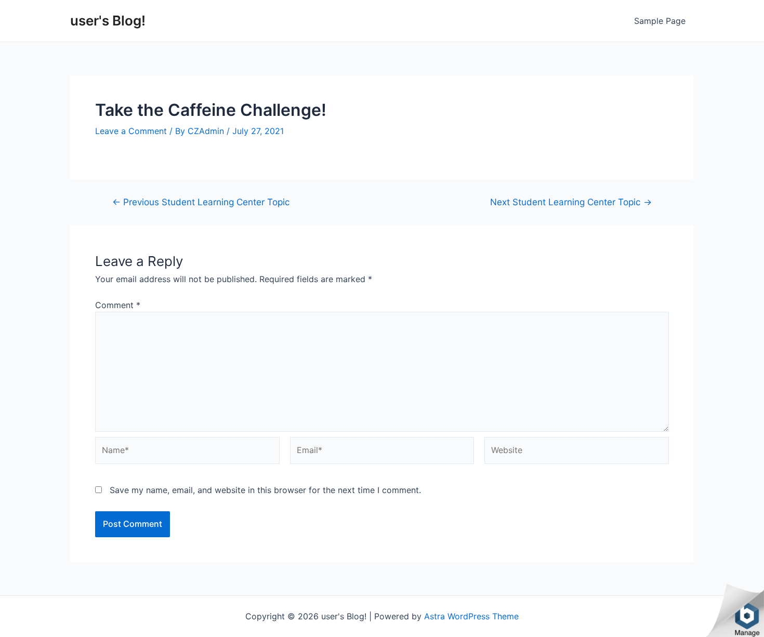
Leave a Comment (131, 131)
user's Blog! (108, 20)
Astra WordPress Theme (471, 616)
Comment (117, 305)
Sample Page (660, 21)
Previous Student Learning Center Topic (201, 201)
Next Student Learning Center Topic (571, 201)
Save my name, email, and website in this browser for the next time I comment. (265, 490)
